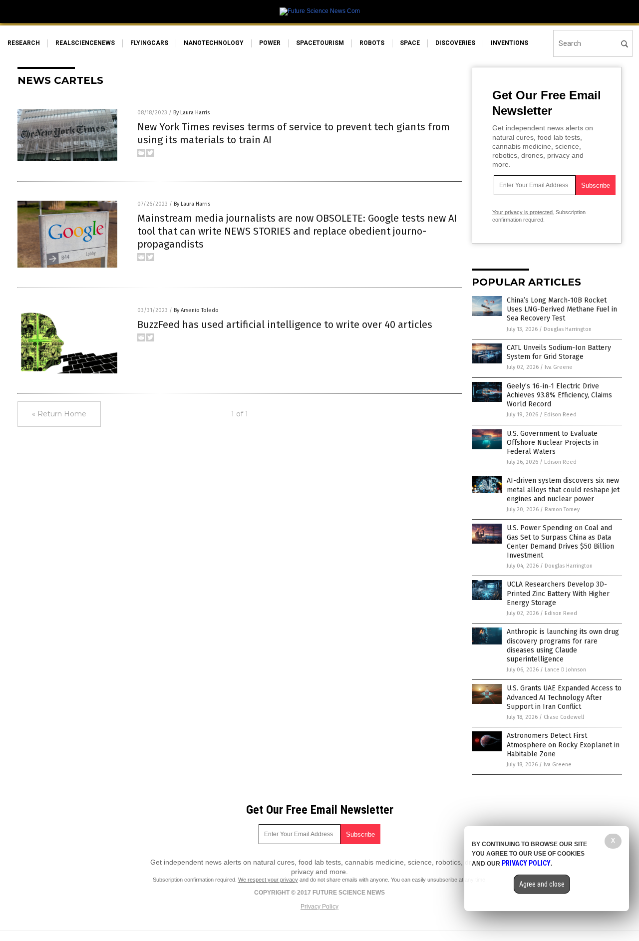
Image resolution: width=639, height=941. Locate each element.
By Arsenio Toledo (196, 310)
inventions (509, 42)
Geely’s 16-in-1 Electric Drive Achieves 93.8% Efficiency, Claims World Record (559, 395)
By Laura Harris (191, 112)
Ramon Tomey (562, 509)
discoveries (455, 42)
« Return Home (59, 413)
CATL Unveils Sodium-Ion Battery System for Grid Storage (559, 352)
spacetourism (320, 42)
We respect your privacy (268, 880)
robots (371, 42)
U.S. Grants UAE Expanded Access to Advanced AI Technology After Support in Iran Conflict (564, 697)
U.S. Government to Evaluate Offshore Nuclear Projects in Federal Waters (553, 442)
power (270, 42)
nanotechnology (214, 42)
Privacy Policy (319, 906)
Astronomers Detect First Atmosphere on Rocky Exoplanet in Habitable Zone (563, 744)
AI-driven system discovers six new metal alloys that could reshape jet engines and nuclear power (563, 489)
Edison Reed (560, 414)
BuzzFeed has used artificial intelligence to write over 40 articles (284, 324)
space (410, 42)
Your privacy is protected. (523, 212)
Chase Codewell (564, 717)
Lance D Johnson (565, 669)
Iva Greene (559, 367)
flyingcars (149, 42)
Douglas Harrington (568, 329)
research (23, 42)
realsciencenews (85, 42)
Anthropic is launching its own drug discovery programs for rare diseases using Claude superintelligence (563, 645)
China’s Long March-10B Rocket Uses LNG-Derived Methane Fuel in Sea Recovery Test (562, 309)
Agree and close (542, 884)
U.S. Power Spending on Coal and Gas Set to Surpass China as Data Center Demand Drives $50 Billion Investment (560, 542)
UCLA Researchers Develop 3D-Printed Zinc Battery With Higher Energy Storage (558, 593)
